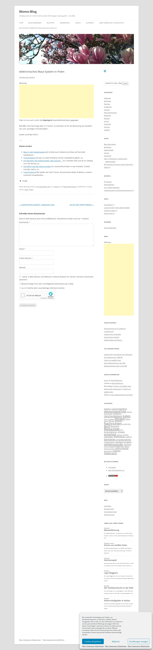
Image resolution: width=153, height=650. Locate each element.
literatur (120, 419)
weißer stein (119, 447)
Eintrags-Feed (109, 509)
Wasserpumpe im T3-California (115, 329)
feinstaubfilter (108, 414)
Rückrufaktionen (110, 432)
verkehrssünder (113, 444)
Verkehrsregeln (123, 442)
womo (56, 187)
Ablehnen (116, 641)
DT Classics (108, 182)
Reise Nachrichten (69, 187)
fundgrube (108, 107)
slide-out (119, 435)
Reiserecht (115, 426)
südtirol (128, 437)
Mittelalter (118, 421)
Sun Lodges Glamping (111, 187)
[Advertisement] (56, 101)
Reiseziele (107, 115)
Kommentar (24, 222)
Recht (107, 426)
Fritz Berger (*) (109, 205)
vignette (127, 444)
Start (21, 23)
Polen (31, 189)
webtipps (112, 447)
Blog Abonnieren (34, 23)
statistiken (108, 436)
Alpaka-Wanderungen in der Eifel (115, 366)
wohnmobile (121, 448)
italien (127, 416)
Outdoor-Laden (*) (110, 210)
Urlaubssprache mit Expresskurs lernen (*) (119, 190)
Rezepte (107, 118)
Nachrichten (113, 423)
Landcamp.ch (109, 331)
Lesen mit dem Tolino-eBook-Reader (117, 208)
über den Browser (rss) (116, 470)
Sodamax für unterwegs (112, 334)
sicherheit (107, 124)
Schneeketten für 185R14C (113, 357)
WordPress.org (109, 515)
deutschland (112, 411)
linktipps (111, 419)
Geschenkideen (113, 416)
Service (78, 23)
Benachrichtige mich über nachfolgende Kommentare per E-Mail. (48, 284)
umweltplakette (123, 439)
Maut (26, 189)
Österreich (110, 453)
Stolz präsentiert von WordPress (53, 640)
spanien (125, 435)
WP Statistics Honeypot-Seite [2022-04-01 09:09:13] (38, 28)
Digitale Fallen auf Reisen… (113, 340)
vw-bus (106, 447)
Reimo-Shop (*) (109, 213)
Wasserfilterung (116, 380)
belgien (107, 409)
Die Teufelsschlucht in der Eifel (114, 363)
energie (129, 412)
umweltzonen (109, 442)
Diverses (107, 104)
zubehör (107, 130)
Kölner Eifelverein (110, 228)
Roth (121, 430)
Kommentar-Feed (110, 512)
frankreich (117, 414)
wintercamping (109, 449)
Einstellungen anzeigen (138, 641)
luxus (127, 419)
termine (107, 127)
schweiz (121, 432)
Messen (111, 421)
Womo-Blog (28, 11)
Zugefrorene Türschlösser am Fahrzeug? (118, 354)
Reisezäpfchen (109, 185)
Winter (127, 447)
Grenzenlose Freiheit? (111, 337)
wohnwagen (108, 451)
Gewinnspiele (65, 23)
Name (22, 249)
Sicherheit (90, 23)
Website (22, 267)
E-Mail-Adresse (26, 258)
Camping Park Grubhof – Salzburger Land (37, 204)
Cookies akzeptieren (93, 641)
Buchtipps (51, 23)
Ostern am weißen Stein (112, 360)
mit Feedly (112, 467)
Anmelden (107, 506)
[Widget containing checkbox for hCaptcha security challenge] (37, 295)
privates (107, 110)
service (106, 121)
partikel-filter (126, 424)
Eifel (123, 411)
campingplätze (119, 408)
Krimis (106, 419)
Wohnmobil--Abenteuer (112, 389)
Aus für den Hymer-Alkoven (82, 204)
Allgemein (107, 98)
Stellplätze (119, 436)
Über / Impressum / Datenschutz (93, 646)
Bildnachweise (110, 162)
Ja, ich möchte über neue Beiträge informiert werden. (43, 288)
